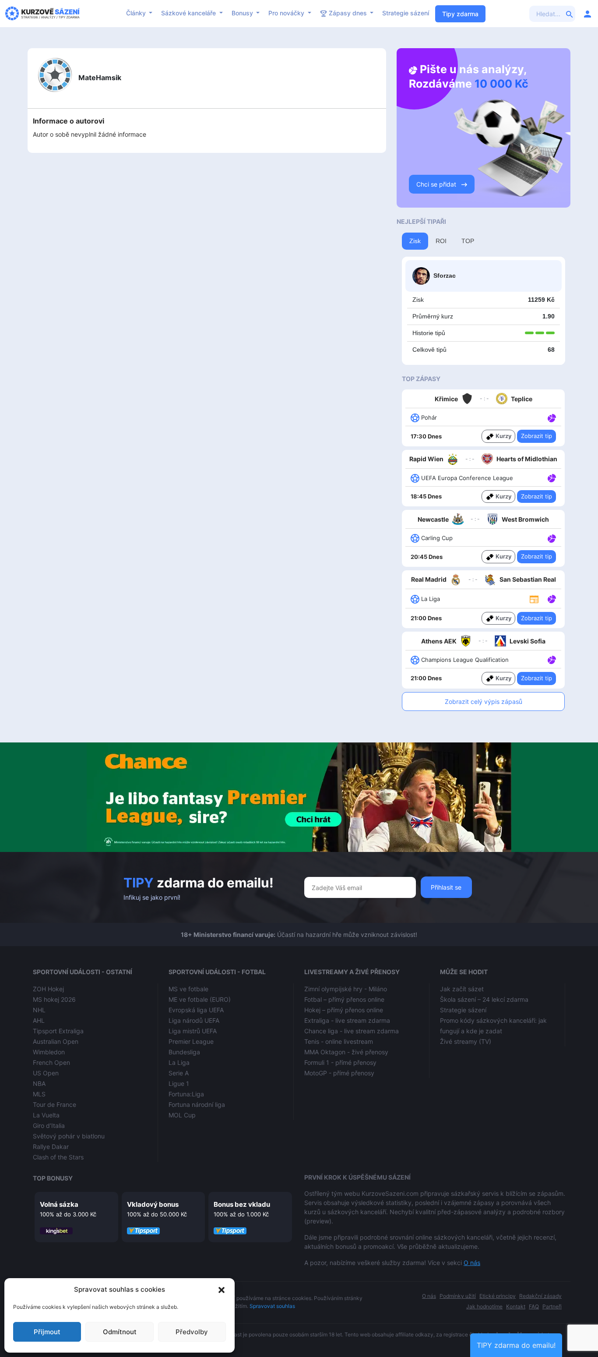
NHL (39, 1010)
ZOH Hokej (48, 989)
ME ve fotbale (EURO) (200, 999)
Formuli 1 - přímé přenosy (340, 1062)
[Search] (569, 13)
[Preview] (534, 598)
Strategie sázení (405, 13)
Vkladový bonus (153, 1204)
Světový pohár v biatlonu (69, 1136)
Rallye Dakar (51, 1146)
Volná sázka (59, 1204)
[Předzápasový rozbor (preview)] (534, 598)
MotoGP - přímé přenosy (339, 1073)
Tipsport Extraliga (58, 1031)
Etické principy (497, 1296)
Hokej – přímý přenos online (343, 1010)
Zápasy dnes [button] (348, 13)
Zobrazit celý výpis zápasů (483, 701)
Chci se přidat (437, 184)
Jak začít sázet (462, 989)
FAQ (534, 1306)
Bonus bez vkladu (242, 1204)
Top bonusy (53, 1178)
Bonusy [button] (243, 13)
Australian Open (55, 1041)
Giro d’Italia (49, 1125)
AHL (39, 1020)
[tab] (415, 241)
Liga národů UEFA (194, 1020)
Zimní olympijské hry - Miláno (345, 989)
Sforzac (444, 275)
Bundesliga (184, 1052)
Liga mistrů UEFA (193, 1031)
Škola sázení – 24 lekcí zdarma (484, 999)
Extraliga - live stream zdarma (347, 1020)
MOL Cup (182, 1115)
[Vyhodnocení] (529, 333)
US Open (46, 1073)
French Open (51, 1062)
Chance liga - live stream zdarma (351, 1031)
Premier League (191, 1041)
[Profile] (587, 13)
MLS (39, 1094)
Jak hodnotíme (484, 1306)
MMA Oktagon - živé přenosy (346, 1052)
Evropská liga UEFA (196, 1010)
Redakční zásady (540, 1296)
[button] (221, 1289)
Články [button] (137, 13)
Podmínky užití (458, 1296)
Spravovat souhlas (272, 1306)
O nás (472, 1262)
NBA (39, 1083)
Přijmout (47, 1332)
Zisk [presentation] (415, 240)
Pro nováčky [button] (287, 13)
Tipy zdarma (460, 14)
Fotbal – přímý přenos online (344, 999)
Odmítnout (120, 1332)
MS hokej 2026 (54, 999)
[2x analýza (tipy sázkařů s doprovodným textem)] (551, 477)
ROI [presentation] (441, 240)
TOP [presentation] (467, 240)
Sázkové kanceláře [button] (189, 13)
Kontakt (515, 1306)
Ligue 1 (179, 1083)
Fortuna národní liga (197, 1104)
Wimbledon (49, 1052)
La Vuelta (46, 1115)
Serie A (179, 1073)
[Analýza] (552, 417)
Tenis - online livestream (338, 1041)
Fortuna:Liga (186, 1094)
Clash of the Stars (58, 1157)
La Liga (179, 1062)
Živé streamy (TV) (465, 1041)
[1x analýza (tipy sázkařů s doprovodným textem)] (551, 417)
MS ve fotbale (188, 989)
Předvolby (192, 1332)
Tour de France (54, 1104)
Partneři (552, 1306)
